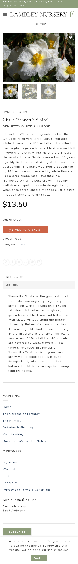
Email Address (14, 510)
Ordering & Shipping (18, 428)
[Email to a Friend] (26, 262)
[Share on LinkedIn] (39, 262)
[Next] (69, 57)
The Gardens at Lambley (21, 414)
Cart (6, 476)
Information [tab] (15, 277)
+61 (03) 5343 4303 (13, 6)
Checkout (10, 483)
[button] (5, 14)
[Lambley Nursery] (38, 14)
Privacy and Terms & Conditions (27, 490)
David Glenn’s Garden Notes (24, 441)
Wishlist (9, 469)
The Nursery (12, 421)
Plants (21, 112)
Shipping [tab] (12, 285)
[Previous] (8, 57)
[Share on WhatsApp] (6, 262)
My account (11, 462)
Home (7, 112)
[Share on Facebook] (13, 262)
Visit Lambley (13, 434)
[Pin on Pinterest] (32, 262)
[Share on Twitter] (19, 262)
